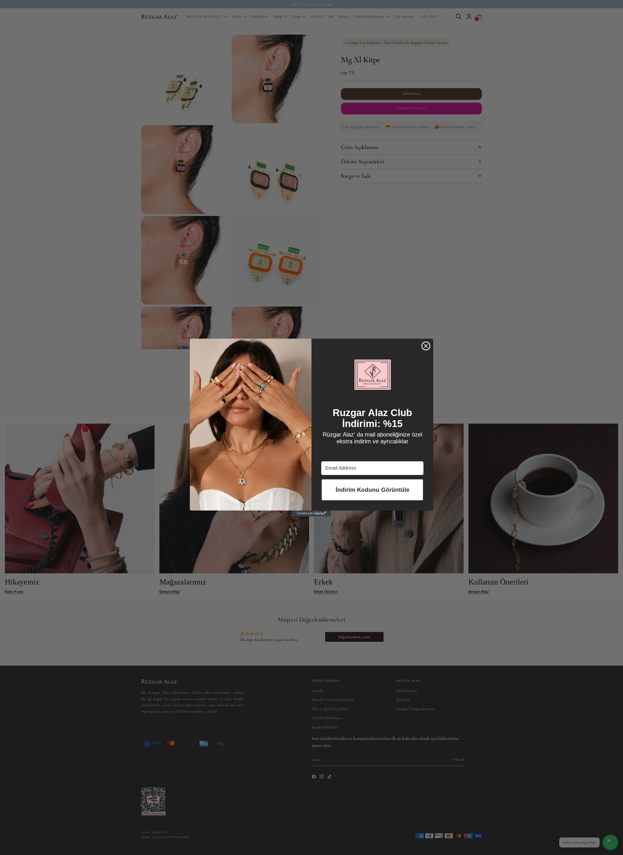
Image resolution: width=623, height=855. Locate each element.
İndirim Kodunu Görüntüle (372, 489)
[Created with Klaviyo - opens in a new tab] (311, 513)
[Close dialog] (426, 346)
